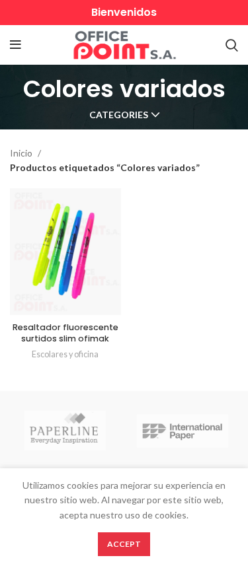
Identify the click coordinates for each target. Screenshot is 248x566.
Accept (124, 544)
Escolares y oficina (65, 354)
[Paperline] (65, 431)
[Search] (232, 45)
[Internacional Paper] (182, 431)
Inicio (22, 153)
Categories (118, 115)
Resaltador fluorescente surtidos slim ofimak (65, 333)
